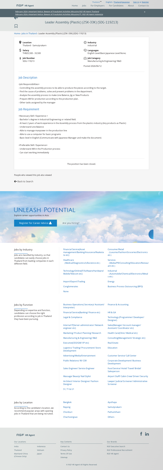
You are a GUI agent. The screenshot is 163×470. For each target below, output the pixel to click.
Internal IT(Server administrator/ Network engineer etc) (83, 326)
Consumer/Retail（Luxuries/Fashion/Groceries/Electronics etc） (128, 252)
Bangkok (67, 402)
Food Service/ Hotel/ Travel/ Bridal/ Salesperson (124, 370)
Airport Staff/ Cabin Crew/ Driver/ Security (128, 376)
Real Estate (113, 342)
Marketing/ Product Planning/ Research (82, 333)
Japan (39, 453)
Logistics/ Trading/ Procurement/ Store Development (82, 349)
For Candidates (116, 5)
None (66, 291)
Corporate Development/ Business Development (124, 362)
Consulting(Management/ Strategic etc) (126, 338)
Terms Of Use (66, 453)
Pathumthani (114, 412)
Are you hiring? (71, 223)
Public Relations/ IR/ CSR (75, 360)
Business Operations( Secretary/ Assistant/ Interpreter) (83, 306)
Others (111, 417)
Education (112, 347)
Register (145, 2)
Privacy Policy (66, 450)
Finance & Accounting (118, 304)
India (16, 446)
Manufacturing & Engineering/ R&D (80, 338)
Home (75, 5)
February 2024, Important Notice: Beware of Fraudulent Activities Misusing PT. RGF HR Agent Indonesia (59, 14)
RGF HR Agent (113, 453)
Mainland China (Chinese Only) (21, 455)
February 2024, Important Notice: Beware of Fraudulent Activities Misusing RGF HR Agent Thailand (57, 11)
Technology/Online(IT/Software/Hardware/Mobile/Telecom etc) (83, 272)
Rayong (66, 407)
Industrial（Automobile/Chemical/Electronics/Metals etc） (128, 273)
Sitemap (63, 457)
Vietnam (40, 450)
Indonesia (41, 446)
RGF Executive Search (116, 446)
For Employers (98, 5)
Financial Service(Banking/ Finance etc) (81, 312)
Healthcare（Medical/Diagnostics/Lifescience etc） (82, 261)
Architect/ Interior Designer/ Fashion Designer (80, 383)
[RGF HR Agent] (24, 4)
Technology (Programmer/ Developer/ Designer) (126, 319)
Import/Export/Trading (74, 281)
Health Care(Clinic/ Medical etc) (123, 333)
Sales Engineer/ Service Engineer (78, 368)
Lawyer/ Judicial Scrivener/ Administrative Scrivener (127, 383)
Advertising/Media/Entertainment (79, 355)
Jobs (84, 5)
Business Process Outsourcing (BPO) (125, 286)
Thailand (117, 2)
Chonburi (67, 412)
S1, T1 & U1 (68, 389)
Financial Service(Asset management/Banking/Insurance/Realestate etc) (83, 252)
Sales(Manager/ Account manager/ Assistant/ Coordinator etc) (124, 326)
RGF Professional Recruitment (119, 450)
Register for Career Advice (34, 223)
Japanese (126, 2)
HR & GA (112, 312)
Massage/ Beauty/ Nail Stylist (77, 376)
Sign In (136, 2)
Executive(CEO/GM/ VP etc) (76, 342)
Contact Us (143, 5)
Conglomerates (70, 286)
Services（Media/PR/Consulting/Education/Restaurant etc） (128, 263)
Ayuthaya (112, 402)
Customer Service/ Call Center (122, 355)
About (131, 5)
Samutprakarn (115, 407)
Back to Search (25, 181)
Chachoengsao (70, 417)
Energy (111, 281)
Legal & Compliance (72, 317)
